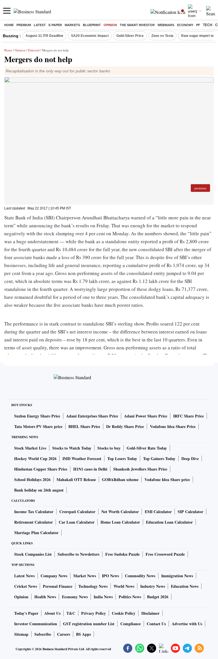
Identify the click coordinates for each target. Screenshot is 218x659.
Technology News (93, 586)
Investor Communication (35, 624)
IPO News (110, 576)
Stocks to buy (109, 448)
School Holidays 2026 (32, 479)
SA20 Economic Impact (90, 36)
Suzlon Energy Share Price (37, 416)
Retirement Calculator (33, 522)
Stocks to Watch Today (71, 448)
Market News (84, 576)
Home (9, 25)
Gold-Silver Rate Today (147, 448)
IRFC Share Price (188, 416)
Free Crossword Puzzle (165, 554)
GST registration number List (88, 624)
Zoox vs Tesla (162, 36)
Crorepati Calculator (77, 512)
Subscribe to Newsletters (78, 554)
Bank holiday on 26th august (39, 490)
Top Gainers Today (159, 458)
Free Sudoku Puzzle (122, 554)
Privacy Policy (93, 613)
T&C (70, 613)
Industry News (152, 586)
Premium (23, 25)
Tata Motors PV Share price (38, 426)
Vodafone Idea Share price (167, 479)
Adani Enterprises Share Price (92, 416)
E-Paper (55, 25)
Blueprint (92, 25)
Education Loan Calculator (169, 522)
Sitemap (21, 634)
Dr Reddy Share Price (125, 426)
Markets (72, 25)
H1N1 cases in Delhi (90, 469)
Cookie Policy (123, 613)
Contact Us (156, 624)
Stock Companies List (33, 554)
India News (103, 597)
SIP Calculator (190, 512)
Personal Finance (57, 586)
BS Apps (83, 634)
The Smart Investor (137, 25)
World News (124, 586)
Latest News (24, 576)
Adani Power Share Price (145, 416)
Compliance (130, 624)
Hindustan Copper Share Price (40, 469)
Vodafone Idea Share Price (173, 426)
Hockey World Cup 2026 (35, 458)
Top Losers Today (122, 458)
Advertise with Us (187, 624)
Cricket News (25, 586)
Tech (207, 25)
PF (198, 25)
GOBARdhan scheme (120, 479)
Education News (184, 586)
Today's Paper (26, 613)
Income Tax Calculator (33, 512)
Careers (63, 634)
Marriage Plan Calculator (36, 533)
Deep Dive (190, 458)
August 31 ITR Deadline (44, 36)
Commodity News (140, 576)
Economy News (75, 597)
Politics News (130, 597)
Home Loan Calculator (120, 522)
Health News (45, 597)
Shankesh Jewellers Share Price (140, 469)
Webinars (166, 25)
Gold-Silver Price (130, 36)
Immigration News (177, 576)
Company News (54, 576)
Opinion (110, 25)
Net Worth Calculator (120, 512)
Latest (40, 25)
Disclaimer (150, 613)
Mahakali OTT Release (76, 479)
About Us (52, 613)
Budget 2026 (157, 597)
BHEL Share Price (84, 426)
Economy (185, 25)
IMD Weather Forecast (81, 458)
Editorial (33, 50)
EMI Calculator (158, 512)
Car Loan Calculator (77, 522)
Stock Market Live (30, 448)
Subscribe (42, 634)
